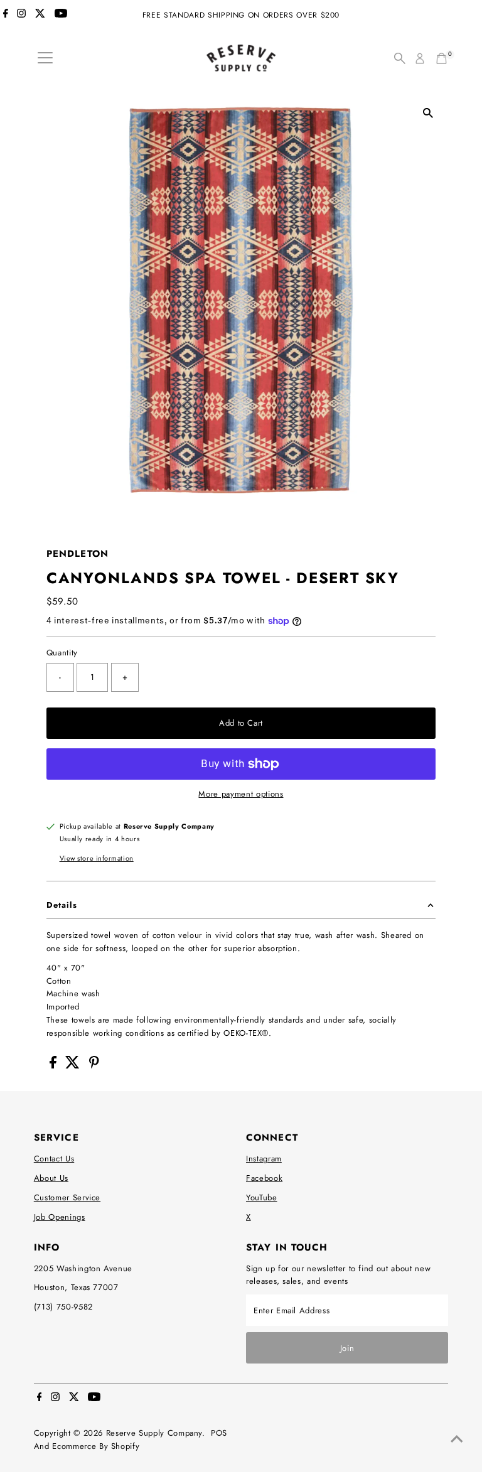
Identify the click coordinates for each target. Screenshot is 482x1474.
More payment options (240, 794)
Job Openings (59, 1217)
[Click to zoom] (428, 113)
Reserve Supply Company (154, 1433)
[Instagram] (21, 15)
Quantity (62, 653)
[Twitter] (40, 15)
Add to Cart (241, 723)
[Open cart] (441, 58)
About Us (51, 1178)
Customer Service (67, 1197)
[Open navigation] (45, 58)
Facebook (264, 1178)
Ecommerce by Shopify (95, 1446)
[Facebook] (5, 15)
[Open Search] (399, 58)
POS (219, 1433)
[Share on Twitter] (74, 1066)
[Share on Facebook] (55, 1066)
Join (347, 1348)
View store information (97, 858)
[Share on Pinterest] (94, 1066)
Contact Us (54, 1159)
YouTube (261, 1197)
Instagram (264, 1159)
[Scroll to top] (456, 1439)
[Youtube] (60, 15)
